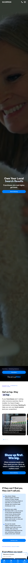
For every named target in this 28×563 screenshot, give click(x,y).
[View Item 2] (5, 439)
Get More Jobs (14, 540)
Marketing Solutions (14, 369)
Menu (14, 372)
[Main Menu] (25, 2)
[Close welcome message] (25, 554)
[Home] (7, 2)
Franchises (4, 369)
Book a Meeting (14, 191)
